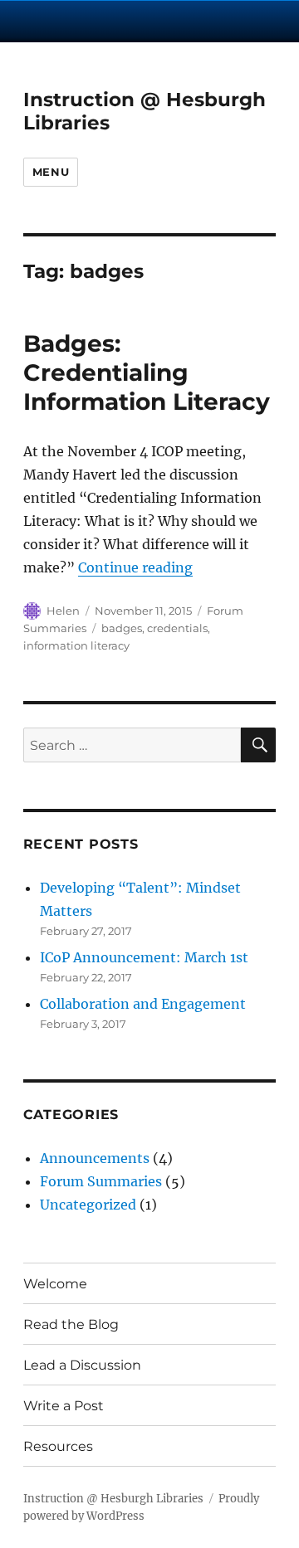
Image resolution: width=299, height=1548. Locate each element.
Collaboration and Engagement (143, 1003)
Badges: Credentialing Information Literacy (146, 372)
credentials (177, 628)
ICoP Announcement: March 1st (144, 957)
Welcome (55, 1284)
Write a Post (63, 1406)
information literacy (76, 645)
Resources (58, 1446)
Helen (63, 610)
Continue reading (135, 567)
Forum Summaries (101, 1181)
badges (121, 628)
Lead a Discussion (82, 1365)
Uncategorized (88, 1204)
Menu (50, 171)
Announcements (95, 1158)
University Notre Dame (150, 20)
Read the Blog (71, 1324)
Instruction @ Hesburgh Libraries (113, 1499)
